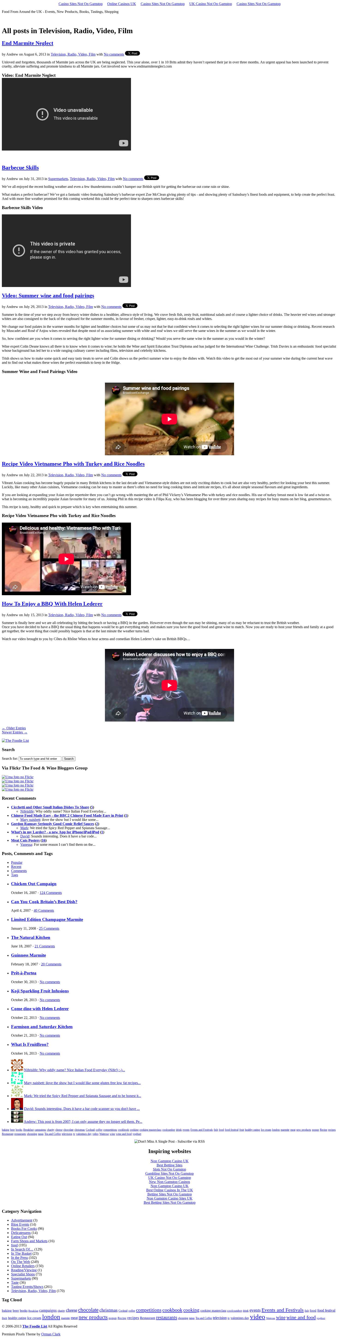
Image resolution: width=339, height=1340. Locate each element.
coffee (99, 1129)
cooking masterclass (150, 1129)
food (221, 1129)
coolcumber (168, 1129)
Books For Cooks (24, 1229)
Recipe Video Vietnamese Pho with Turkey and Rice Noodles (73, 464)
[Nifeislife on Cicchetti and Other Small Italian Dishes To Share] (17, 1070)
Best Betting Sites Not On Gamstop (170, 1202)
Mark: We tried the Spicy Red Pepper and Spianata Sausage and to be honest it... (82, 1096)
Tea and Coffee (53, 1134)
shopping (32, 1134)
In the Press (19, 1258)
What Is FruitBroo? (30, 1044)
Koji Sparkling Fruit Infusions (40, 990)
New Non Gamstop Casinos (169, 1182)
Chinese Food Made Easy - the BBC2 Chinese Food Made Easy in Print (67, 815)
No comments (114, 54)
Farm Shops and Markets (29, 1241)
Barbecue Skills (20, 168)
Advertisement (21, 1220)
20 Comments (51, 964)
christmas (79, 1129)
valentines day (84, 1134)
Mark (24, 828)
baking (5, 1129)
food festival (231, 1129)
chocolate (68, 1129)
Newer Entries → (14, 732)
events (186, 1129)
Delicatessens (21, 1233)
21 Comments (45, 946)
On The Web (20, 1262)
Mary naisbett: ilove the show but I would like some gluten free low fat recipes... (82, 1083)
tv (74, 1134)
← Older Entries (14, 728)
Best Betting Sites (169, 1165)
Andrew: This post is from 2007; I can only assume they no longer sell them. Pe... (83, 1122)
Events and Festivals (201, 1129)
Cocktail (90, 1129)
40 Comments (44, 910)
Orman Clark (50, 1334)
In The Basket (21, 1253)
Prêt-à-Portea (23, 972)
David (24, 836)
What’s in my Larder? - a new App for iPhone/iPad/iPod (55, 832)
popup (315, 1129)
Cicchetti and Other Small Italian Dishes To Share (50, 807)
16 (43, 840)
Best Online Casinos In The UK (169, 1190)
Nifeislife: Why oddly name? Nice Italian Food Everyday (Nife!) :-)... (74, 1070)
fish (216, 1129)
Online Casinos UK (121, 4)
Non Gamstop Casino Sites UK (170, 1198)
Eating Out (19, 1237)
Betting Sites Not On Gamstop (169, 1194)
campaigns (40, 1129)
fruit (241, 1129)
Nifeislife (27, 811)
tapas (41, 1134)
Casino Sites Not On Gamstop (81, 4)
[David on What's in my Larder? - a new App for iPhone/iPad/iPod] (17, 1109)
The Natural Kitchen (30, 937)
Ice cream (266, 1129)
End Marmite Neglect (27, 43)
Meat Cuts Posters (25, 840)
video (95, 1134)
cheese (58, 1129)
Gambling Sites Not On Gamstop (169, 1173)
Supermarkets (58, 179)
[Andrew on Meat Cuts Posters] (17, 1122)
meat (292, 1129)
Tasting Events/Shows (27, 1287)
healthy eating (252, 1129)
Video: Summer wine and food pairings (48, 296)
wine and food (124, 1134)
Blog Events (20, 1224)
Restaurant (7, 1134)
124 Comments (51, 893)
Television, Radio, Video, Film (73, 54)
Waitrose (104, 1134)
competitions (110, 1129)
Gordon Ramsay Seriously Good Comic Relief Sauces (52, 824)
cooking (134, 1129)
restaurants (20, 1134)
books (19, 1129)
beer (12, 1129)
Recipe (323, 1129)
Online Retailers (23, 1266)
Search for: (10, 758)
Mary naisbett (30, 820)
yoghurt (137, 1134)
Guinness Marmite (28, 955)
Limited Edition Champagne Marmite (47, 919)
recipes (332, 1129)
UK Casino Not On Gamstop (210, 4)
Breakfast (28, 1129)
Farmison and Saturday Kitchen (42, 1026)
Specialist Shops (23, 1274)
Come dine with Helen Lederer (40, 1008)
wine (112, 1134)
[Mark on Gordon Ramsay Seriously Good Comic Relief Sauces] (17, 1096)
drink (179, 1129)
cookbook (123, 1129)
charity (50, 1129)
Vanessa (26, 844)
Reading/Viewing (24, 1270)
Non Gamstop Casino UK (170, 1161)
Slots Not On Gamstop (169, 1169)
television (67, 1134)
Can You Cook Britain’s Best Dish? (44, 901)
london (276, 1129)
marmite (285, 1129)
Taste (15, 1282)
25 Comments (49, 928)
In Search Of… (22, 1249)
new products (303, 1129)
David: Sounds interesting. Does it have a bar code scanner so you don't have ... (82, 1109)
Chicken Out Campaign (33, 883)
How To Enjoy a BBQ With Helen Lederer (52, 604)
